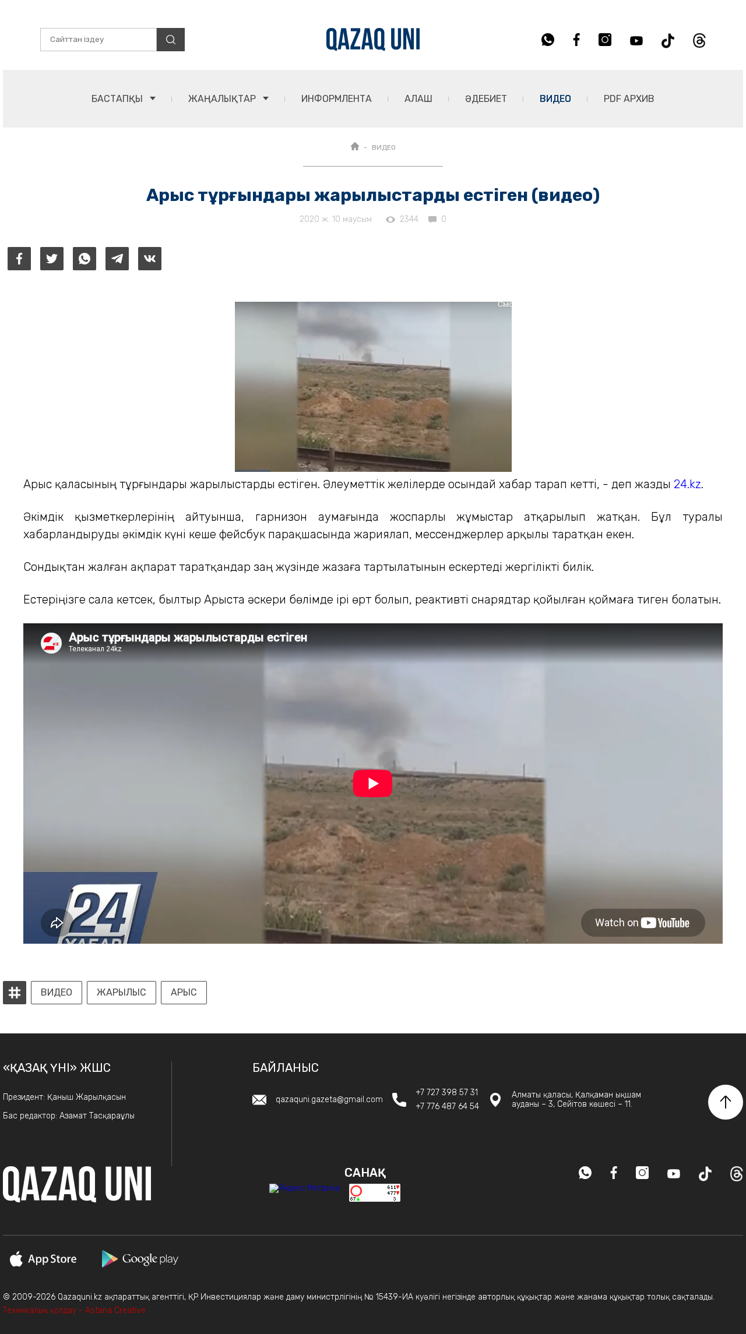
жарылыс (121, 992)
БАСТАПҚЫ (118, 98)
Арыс (184, 992)
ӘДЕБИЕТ (486, 98)
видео (56, 992)
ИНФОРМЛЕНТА (336, 98)
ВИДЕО (384, 147)
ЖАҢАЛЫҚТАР (223, 98)
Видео (555, 98)
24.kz (687, 484)
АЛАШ (418, 98)
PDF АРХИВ (629, 98)
